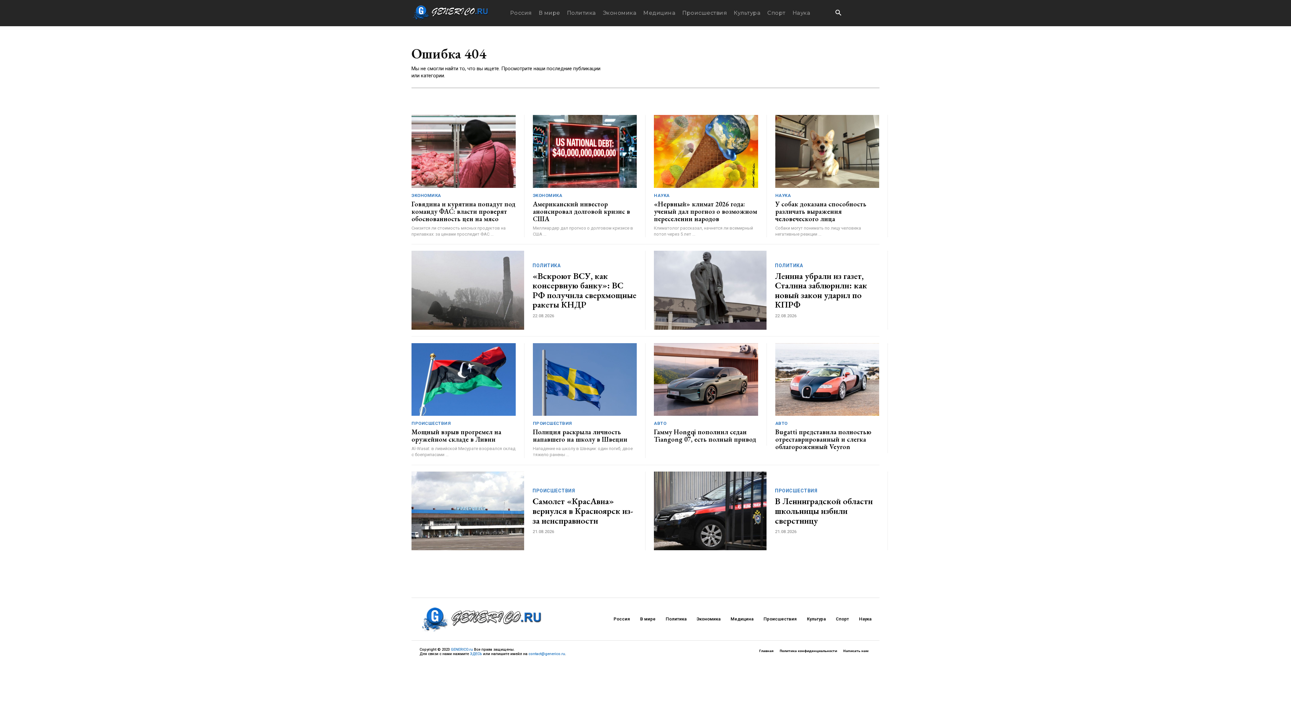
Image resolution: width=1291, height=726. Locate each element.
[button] (838, 13)
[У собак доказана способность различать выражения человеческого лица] (827, 151)
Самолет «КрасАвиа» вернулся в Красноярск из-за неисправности (583, 510)
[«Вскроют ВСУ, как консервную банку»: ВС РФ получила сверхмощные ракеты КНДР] (468, 290)
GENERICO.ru (462, 649)
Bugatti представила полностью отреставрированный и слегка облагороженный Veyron (823, 439)
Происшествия (431, 423)
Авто (660, 423)
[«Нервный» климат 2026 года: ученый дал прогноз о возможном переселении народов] (706, 151)
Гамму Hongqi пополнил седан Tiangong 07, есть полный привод (705, 436)
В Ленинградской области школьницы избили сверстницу (824, 510)
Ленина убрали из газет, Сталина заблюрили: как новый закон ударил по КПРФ (821, 290)
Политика (546, 265)
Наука (662, 195)
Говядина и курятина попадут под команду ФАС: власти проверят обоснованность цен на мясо (463, 211)
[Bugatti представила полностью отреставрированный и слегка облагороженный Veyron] (827, 379)
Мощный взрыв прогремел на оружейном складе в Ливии (456, 436)
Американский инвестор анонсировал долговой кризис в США (581, 211)
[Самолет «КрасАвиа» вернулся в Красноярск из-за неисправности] (468, 511)
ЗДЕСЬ (476, 654)
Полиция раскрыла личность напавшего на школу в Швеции (580, 436)
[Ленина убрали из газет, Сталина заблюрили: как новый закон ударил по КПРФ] (710, 290)
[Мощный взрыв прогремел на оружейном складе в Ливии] (464, 379)
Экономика (426, 195)
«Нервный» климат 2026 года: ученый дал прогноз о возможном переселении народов (705, 211)
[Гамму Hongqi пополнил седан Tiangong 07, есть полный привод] (706, 379)
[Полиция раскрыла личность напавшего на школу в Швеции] (585, 379)
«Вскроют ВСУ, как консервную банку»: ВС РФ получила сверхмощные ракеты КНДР (584, 290)
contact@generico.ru (547, 654)
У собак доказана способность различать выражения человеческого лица (820, 211)
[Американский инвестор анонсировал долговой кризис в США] (585, 151)
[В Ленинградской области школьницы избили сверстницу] (710, 511)
